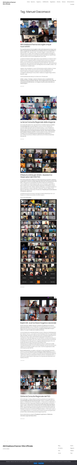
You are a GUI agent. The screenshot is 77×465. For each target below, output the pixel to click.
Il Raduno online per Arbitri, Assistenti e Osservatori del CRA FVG (36, 176)
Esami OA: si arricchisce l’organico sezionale (38, 323)
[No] (75, 462)
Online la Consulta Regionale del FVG (35, 396)
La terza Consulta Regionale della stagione (37, 122)
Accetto (35, 463)
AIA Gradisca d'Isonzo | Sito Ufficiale (9, 3)
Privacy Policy (41, 463)
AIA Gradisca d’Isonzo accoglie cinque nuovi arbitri (35, 45)
